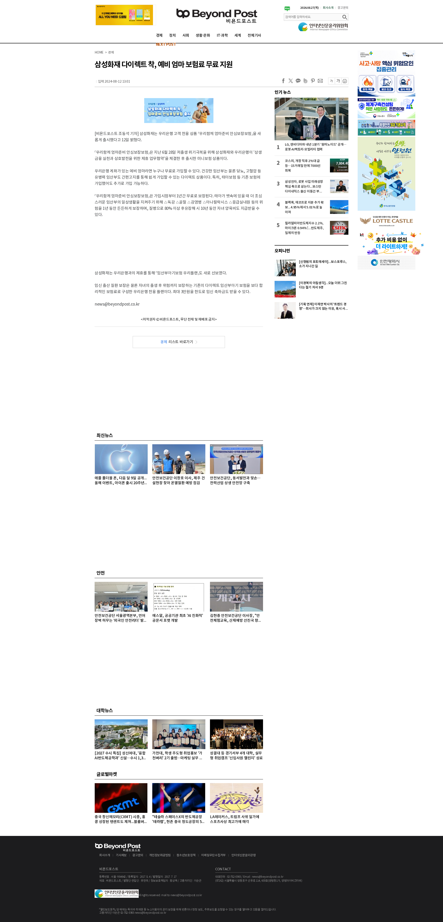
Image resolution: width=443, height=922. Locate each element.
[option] (126, 15)
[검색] (344, 17)
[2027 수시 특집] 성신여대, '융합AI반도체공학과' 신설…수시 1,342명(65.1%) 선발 (121, 756)
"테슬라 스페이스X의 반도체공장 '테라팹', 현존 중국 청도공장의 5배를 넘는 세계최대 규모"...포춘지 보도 (178, 819)
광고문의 (343, 8)
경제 (159, 35)
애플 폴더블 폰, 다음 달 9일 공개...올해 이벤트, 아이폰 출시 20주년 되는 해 (121, 481)
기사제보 (121, 855)
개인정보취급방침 (160, 855)
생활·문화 (203, 35)
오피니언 (282, 250)
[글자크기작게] (331, 81)
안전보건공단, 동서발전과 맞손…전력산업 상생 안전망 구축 (235, 480)
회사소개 (328, 8)
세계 (237, 35)
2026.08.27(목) (309, 8)
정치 (172, 35)
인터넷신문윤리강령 (243, 855)
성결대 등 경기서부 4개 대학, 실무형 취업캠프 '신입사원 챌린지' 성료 (236, 755)
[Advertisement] (179, 240)
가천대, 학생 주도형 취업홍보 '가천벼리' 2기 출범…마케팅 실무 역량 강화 (177, 756)
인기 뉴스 (283, 92)
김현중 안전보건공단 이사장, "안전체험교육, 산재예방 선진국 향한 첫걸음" (236, 618)
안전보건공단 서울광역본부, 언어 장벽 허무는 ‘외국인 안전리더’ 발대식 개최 (121, 618)
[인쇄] (344, 81)
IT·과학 (222, 35)
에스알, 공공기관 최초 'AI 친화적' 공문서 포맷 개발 (177, 618)
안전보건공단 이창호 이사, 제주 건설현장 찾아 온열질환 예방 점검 (178, 480)
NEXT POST (166, 44)
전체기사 (254, 35)
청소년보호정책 (186, 855)
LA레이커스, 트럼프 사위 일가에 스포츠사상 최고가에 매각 (234, 819)
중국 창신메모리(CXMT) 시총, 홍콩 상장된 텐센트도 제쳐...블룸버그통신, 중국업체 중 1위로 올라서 (121, 819)
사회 (186, 35)
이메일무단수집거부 (213, 855)
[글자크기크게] (338, 81)
